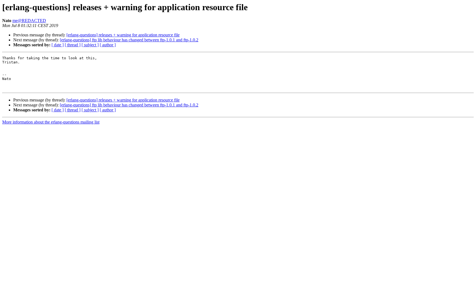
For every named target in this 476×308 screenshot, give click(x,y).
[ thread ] (72, 44)
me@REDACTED (29, 20)
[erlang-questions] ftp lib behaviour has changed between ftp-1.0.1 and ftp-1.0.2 (129, 40)
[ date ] (58, 44)
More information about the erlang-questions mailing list (50, 122)
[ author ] (108, 44)
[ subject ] (90, 44)
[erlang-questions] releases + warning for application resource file (123, 35)
